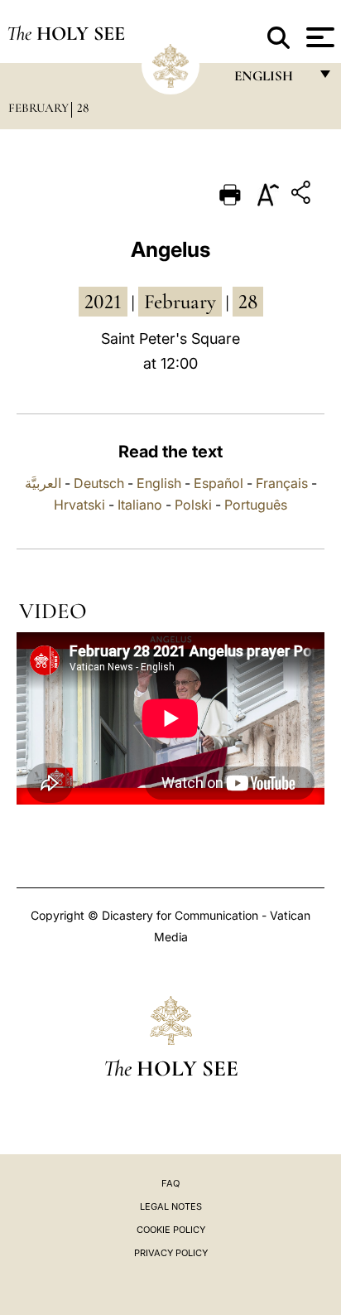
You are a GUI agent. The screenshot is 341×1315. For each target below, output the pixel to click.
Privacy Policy (171, 1253)
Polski (193, 504)
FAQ (170, 1183)
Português (255, 504)
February (38, 107)
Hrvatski (79, 504)
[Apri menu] (318, 37)
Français (282, 483)
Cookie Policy (171, 1229)
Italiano (140, 504)
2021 (103, 301)
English (159, 483)
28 (83, 107)
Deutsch (99, 483)
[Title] (303, 195)
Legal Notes (171, 1206)
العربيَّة (43, 483)
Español (218, 483)
